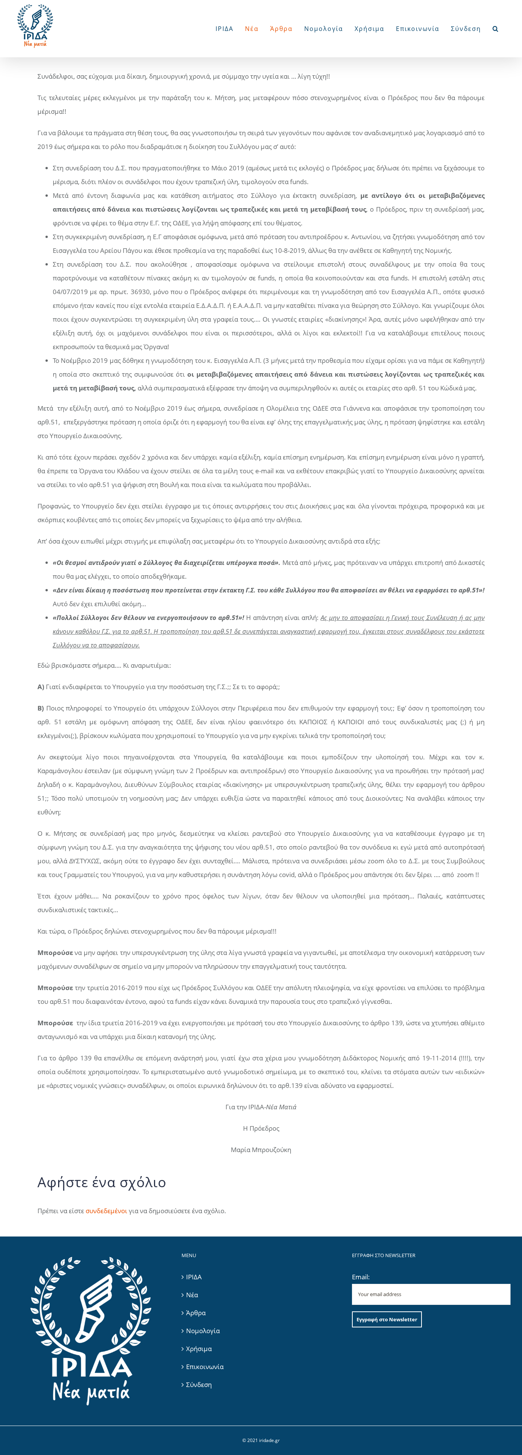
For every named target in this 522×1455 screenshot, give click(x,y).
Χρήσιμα (199, 1348)
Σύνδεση (199, 1384)
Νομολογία (203, 1330)
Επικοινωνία (205, 1366)
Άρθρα (196, 1312)
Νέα (192, 1294)
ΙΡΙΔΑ (194, 1276)
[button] (496, 28)
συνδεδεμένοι (106, 1210)
